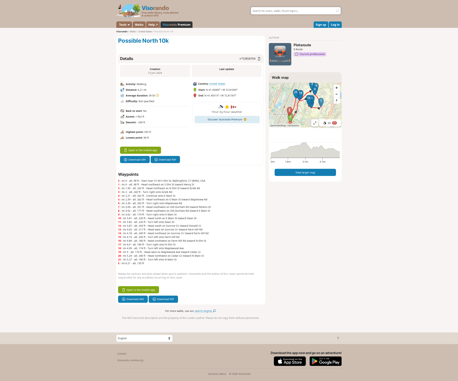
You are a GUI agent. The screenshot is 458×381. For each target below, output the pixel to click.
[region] (305, 105)
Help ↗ (153, 25)
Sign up (321, 25)
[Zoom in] (336, 87)
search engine (204, 311)
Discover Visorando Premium (225, 119)
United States (217, 83)
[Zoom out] (336, 94)
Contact (121, 353)
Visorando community (130, 360)
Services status (217, 373)
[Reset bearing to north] (336, 100)
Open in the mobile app (142, 150)
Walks (139, 25)
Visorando (122, 31)
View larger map (305, 172)
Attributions (293, 125)
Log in (335, 25)
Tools (122, 25)
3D (332, 123)
